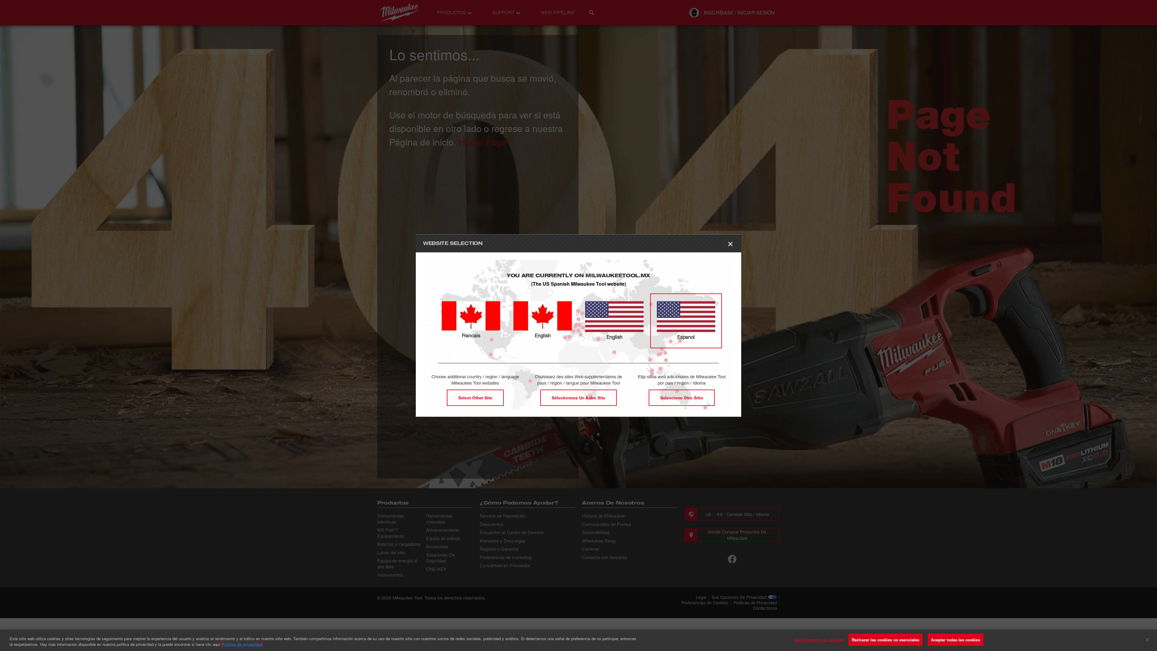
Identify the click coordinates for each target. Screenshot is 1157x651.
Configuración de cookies (819, 640)
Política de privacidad (242, 644)
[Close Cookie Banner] (1147, 639)
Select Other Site (475, 397)
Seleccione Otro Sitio (681, 397)
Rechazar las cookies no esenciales (885, 640)
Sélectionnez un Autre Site (578, 397)
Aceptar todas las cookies (955, 640)
